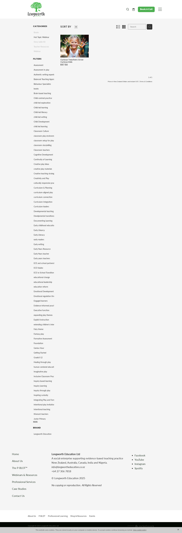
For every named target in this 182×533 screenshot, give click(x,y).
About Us (17, 461)
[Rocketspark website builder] (141, 526)
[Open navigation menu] (160, 9)
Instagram (140, 464)
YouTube (139, 459)
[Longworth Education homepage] (75, 9)
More (35, 421)
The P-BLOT (18, 468)
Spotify (139, 468)
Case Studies (19, 488)
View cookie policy (139, 530)
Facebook (140, 455)
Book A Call (146, 9)
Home (15, 454)
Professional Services (23, 482)
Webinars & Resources (24, 475)
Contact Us (18, 495)
